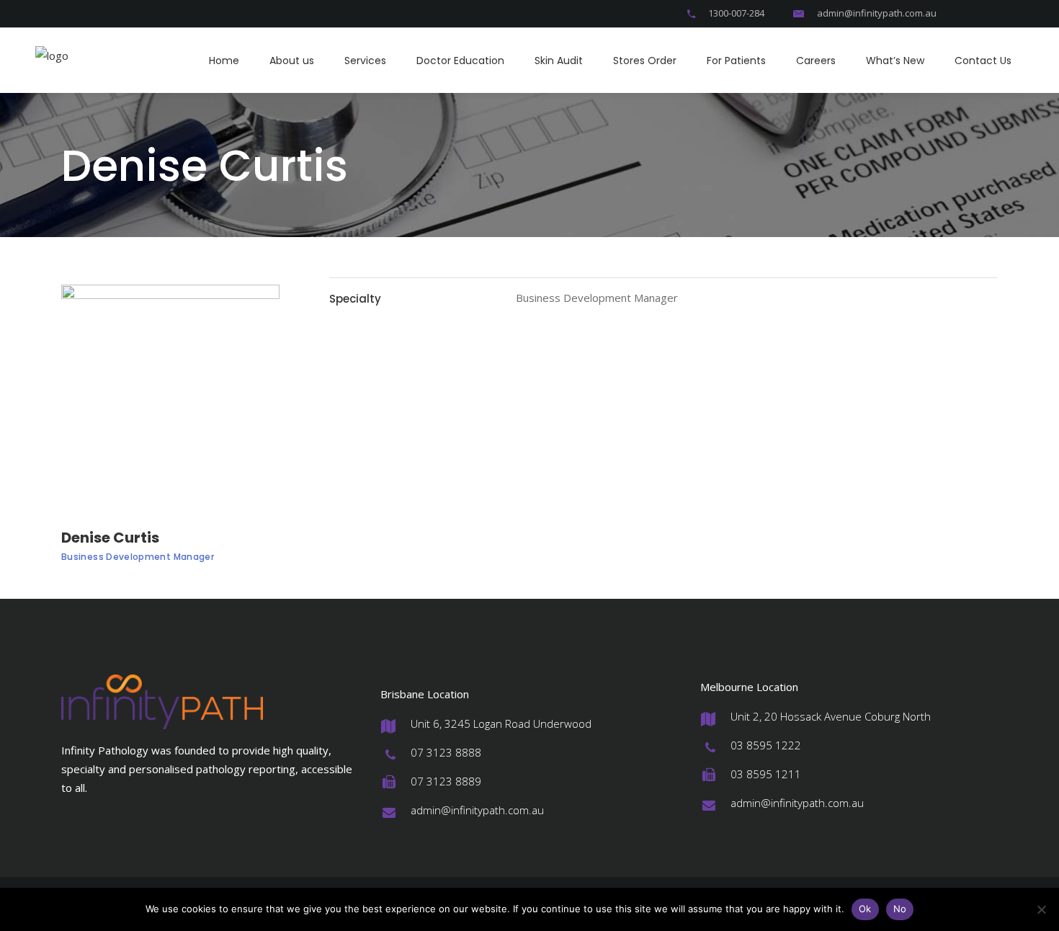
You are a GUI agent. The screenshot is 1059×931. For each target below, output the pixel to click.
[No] (1041, 909)
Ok (865, 908)
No (900, 908)
